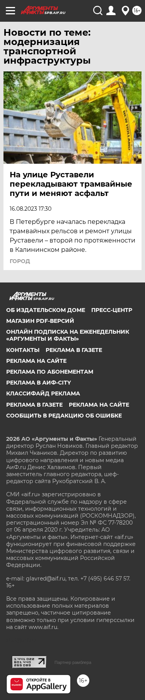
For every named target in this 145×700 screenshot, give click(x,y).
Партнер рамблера (73, 662)
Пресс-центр (111, 310)
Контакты (22, 350)
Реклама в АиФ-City (38, 382)
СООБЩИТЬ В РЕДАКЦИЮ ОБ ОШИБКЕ (64, 415)
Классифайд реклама (43, 393)
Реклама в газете (74, 350)
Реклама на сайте (36, 360)
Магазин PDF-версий (40, 320)
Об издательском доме (45, 310)
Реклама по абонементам (49, 371)
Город (20, 261)
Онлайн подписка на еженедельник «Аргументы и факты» (67, 335)
